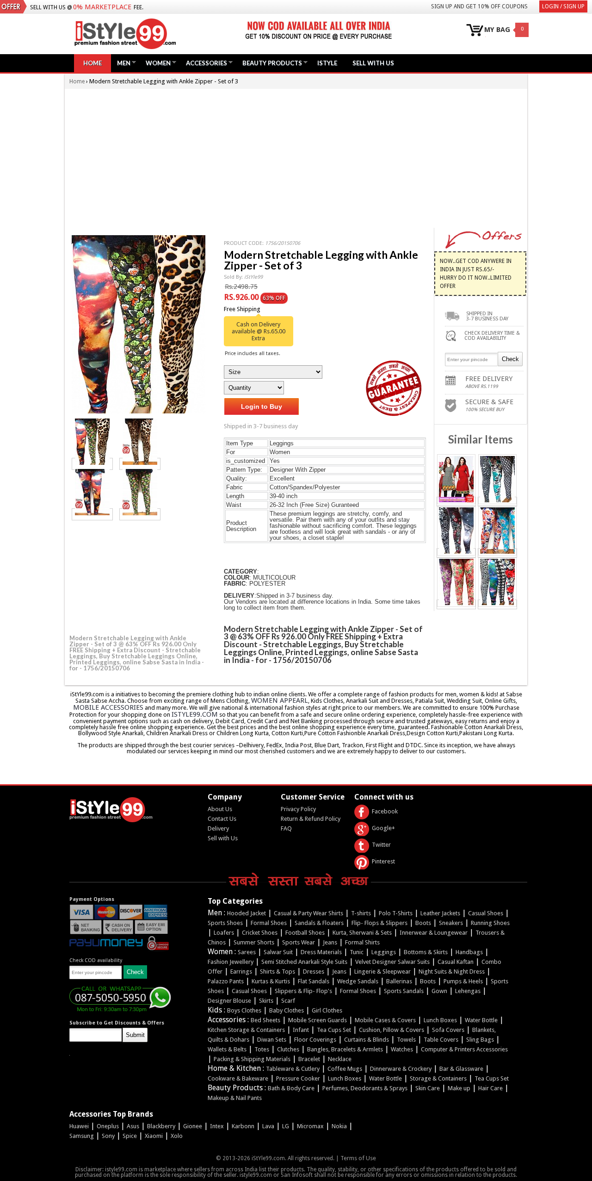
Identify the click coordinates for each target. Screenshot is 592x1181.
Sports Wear (298, 942)
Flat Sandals (313, 981)
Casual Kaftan (456, 961)
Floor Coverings (315, 1039)
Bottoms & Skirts (426, 952)
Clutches (288, 1049)
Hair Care (490, 1088)
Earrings (241, 971)
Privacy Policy (298, 809)
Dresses (313, 971)
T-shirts (361, 913)
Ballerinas (399, 981)
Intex (217, 1126)
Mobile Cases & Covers (385, 1020)
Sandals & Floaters (319, 922)
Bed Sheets (265, 1020)
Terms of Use (358, 1158)
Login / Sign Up (563, 6)
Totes (261, 1049)
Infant (301, 1029)
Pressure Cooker (298, 1078)
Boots (423, 922)
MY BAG (497, 29)
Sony (108, 1135)
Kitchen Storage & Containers (246, 1029)
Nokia (339, 1126)
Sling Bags (480, 1039)
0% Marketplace (102, 7)
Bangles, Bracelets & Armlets (345, 1049)
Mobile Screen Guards (317, 1020)
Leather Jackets (440, 913)
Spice (130, 1135)
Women (156, 63)
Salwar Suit (278, 952)
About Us (220, 809)
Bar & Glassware (461, 1068)
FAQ (286, 828)
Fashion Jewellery (230, 961)
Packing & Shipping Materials (252, 1059)
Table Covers (441, 1039)
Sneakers (451, 922)
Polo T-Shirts (396, 913)
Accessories (204, 63)
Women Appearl (279, 700)
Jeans (330, 942)
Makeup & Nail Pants (235, 1097)
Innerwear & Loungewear (434, 932)
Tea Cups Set (334, 1029)
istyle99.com (195, 714)
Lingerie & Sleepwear (382, 971)
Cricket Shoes (260, 932)
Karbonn (243, 1126)
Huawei (79, 1126)
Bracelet (309, 1059)
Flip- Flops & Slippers (379, 922)
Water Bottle (481, 1020)
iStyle (327, 63)
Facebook (385, 811)
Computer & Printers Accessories (464, 1049)
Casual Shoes (485, 913)
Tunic (357, 952)
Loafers (224, 932)
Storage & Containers (438, 1078)
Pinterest (383, 861)
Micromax (310, 1126)
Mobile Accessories (108, 707)
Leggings (383, 952)
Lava (268, 1126)
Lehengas (468, 990)
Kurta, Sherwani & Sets (362, 932)
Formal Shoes (269, 922)
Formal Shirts (362, 942)
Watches (402, 1049)
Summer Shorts (254, 942)
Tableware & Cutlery (293, 1068)
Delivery (218, 828)
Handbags (469, 952)
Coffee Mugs (344, 1068)
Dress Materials (321, 952)
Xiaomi (154, 1135)
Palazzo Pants (226, 981)
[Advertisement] (296, 158)
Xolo (177, 1135)
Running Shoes (490, 922)
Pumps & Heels (463, 981)
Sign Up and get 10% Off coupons (479, 6)
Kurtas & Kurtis (271, 981)
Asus (133, 1126)
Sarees (247, 952)
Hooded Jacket (246, 913)
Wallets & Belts (227, 1049)
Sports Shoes (225, 922)
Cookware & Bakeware (238, 1078)
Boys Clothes (244, 1010)
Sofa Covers (448, 1029)
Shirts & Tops (277, 971)
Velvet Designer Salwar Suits (392, 961)
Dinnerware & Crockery (401, 1068)
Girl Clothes (327, 1010)
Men (121, 63)
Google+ (383, 828)
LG (285, 1126)
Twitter (381, 844)
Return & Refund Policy (310, 818)
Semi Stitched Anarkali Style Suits (304, 961)
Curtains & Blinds (366, 1039)
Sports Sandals (404, 990)
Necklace (340, 1059)
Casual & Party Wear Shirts (308, 913)
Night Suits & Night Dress (452, 971)
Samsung (81, 1135)
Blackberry (161, 1126)
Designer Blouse (229, 1000)
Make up (459, 1088)
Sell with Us (223, 838)
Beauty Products (270, 63)
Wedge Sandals (357, 981)
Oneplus (108, 1126)
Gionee (192, 1126)
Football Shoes (305, 932)
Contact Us (222, 818)
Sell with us (373, 63)
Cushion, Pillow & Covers (391, 1029)
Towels (406, 1039)
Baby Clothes (286, 1010)
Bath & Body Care (291, 1088)
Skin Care (427, 1088)
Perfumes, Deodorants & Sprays (364, 1088)
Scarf (288, 1000)
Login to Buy (261, 406)
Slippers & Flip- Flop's (303, 990)
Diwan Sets (271, 1039)
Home (92, 63)
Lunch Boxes (440, 1020)
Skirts (266, 1000)
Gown (439, 990)
